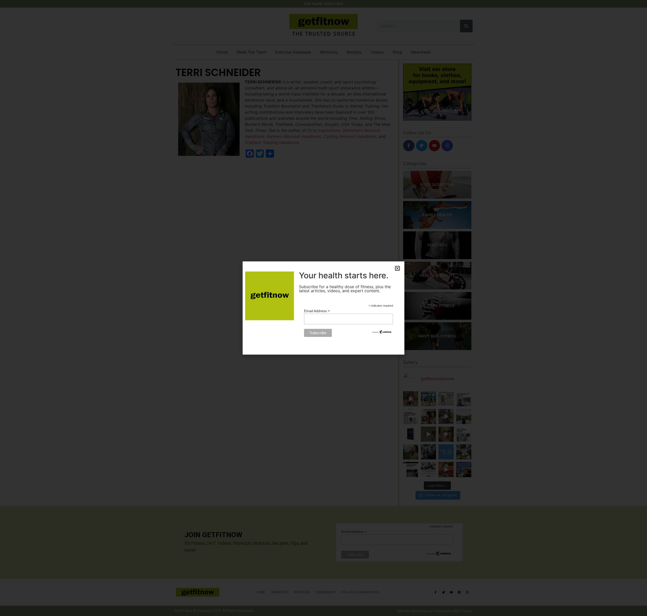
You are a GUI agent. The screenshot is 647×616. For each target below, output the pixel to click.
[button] (397, 268)
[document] (323, 308)
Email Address (317, 311)
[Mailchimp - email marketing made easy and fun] (382, 333)
